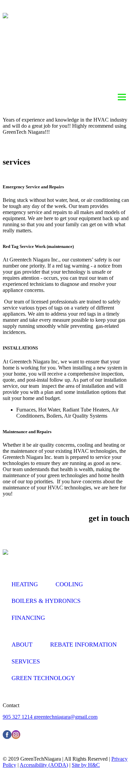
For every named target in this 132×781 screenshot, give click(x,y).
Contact (105, 85)
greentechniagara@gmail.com (65, 717)
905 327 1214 (18, 717)
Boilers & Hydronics (46, 600)
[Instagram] (16, 737)
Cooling (105, 37)
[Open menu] (122, 97)
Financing (28, 617)
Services (105, 53)
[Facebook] (7, 737)
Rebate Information (89, 69)
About (28, 37)
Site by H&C (86, 765)
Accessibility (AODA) (44, 765)
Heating (65, 37)
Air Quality (59, 53)
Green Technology (43, 678)
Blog (37, 69)
